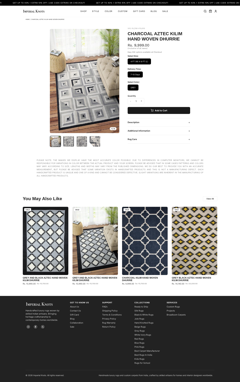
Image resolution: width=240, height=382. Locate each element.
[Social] (28, 327)
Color (108, 11)
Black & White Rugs (143, 314)
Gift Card (139, 11)
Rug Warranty (108, 322)
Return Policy (108, 326)
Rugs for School (142, 363)
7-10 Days (135, 74)
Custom (123, 11)
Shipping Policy (110, 310)
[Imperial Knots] (45, 304)
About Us (74, 306)
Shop (83, 11)
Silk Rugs (139, 310)
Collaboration (76, 322)
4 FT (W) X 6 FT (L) (139, 61)
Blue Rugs (139, 343)
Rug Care (159, 139)
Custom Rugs (173, 306)
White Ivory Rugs (142, 334)
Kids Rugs (139, 359)
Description (159, 122)
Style (95, 11)
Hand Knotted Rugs (143, 322)
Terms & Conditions (112, 314)
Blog (154, 11)
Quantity (132, 96)
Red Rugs (139, 339)
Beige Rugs (140, 326)
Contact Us (75, 310)
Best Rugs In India (143, 355)
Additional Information (159, 131)
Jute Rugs (139, 318)
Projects (171, 310)
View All (210, 199)
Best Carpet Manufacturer (147, 351)
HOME (28, 19)
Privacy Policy (109, 318)
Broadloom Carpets (176, 314)
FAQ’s (105, 306)
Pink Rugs (139, 347)
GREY (133, 87)
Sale (165, 11)
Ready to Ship (141, 306)
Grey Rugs (139, 330)
